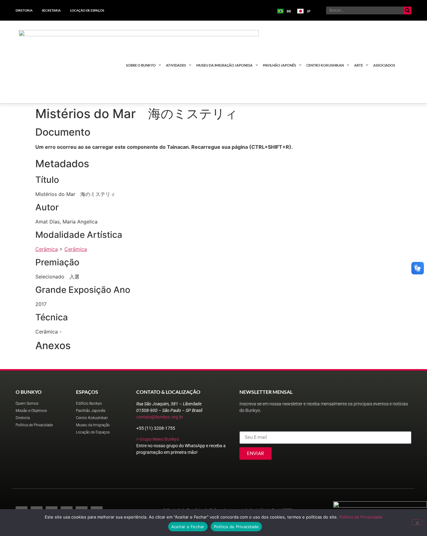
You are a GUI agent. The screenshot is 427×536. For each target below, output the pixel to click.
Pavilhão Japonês (279, 65)
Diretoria (24, 10)
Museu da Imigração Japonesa (224, 65)
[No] (417, 522)
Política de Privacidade (361, 516)
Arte (358, 65)
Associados (384, 65)
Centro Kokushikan (325, 65)
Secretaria (51, 10)
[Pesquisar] (407, 10)
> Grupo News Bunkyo (157, 439)
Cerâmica (46, 249)
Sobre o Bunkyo (141, 65)
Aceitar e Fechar (187, 526)
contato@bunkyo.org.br (159, 416)
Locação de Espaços (87, 10)
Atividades (176, 65)
